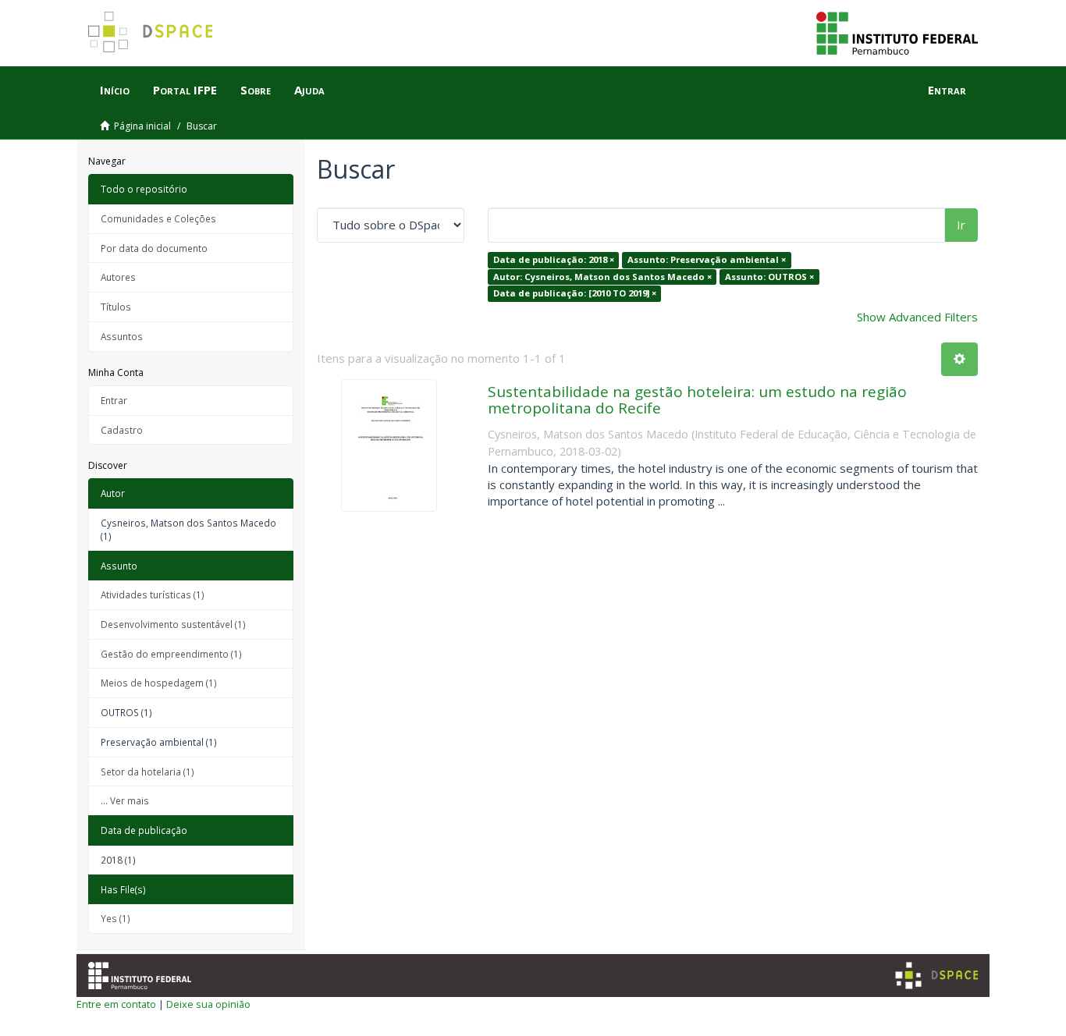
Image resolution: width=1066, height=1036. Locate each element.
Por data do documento (154, 248)
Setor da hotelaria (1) (147, 771)
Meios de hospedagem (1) (159, 682)
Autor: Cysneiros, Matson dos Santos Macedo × (602, 276)
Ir (961, 224)
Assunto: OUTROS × (769, 276)
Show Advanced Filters (917, 317)
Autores (118, 277)
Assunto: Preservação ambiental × (706, 259)
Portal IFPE (185, 90)
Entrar (114, 400)
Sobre (255, 90)
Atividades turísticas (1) (152, 594)
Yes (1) (115, 918)
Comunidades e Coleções (158, 218)
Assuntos (122, 336)
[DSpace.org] (936, 975)
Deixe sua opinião (208, 1004)
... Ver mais (125, 800)
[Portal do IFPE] (897, 32)
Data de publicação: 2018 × (553, 259)
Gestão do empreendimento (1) (171, 654)
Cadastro (122, 430)
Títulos (116, 306)
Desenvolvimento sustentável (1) (173, 624)
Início (115, 90)
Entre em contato (116, 1004)
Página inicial (142, 126)
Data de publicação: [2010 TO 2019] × (574, 293)
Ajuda (309, 90)
